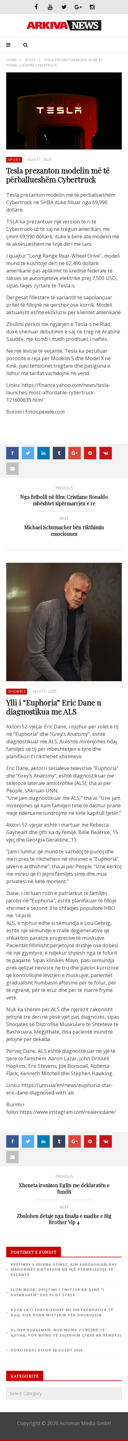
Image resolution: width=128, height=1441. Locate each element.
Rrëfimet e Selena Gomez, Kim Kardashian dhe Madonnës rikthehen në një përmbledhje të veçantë (64, 1269)
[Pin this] (90, 453)
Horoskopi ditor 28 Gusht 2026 (47, 1350)
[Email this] (12, 468)
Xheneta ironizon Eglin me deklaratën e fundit (64, 1185)
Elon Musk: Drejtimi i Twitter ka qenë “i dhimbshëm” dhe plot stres (57, 1292)
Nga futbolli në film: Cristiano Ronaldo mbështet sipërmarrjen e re (64, 497)
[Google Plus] (78, 7)
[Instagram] (92, 7)
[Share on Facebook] (12, 453)
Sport (30, 59)
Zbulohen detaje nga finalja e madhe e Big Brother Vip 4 (64, 1216)
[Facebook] (36, 7)
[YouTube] (50, 7)
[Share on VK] (105, 453)
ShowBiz (17, 691)
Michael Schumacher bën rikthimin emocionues (64, 527)
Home (11, 59)
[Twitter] (64, 7)
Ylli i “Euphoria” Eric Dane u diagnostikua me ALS (53, 706)
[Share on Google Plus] (74, 453)
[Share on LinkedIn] (43, 453)
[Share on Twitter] (28, 453)
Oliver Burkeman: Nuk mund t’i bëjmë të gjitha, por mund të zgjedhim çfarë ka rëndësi (66, 1333)
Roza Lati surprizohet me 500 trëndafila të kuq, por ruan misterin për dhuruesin (62, 1312)
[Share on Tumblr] (59, 453)
